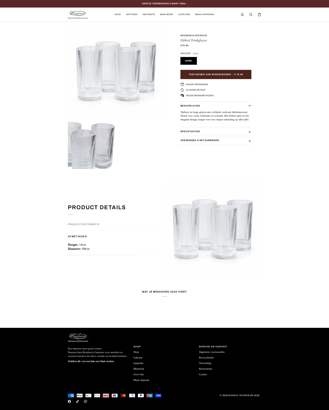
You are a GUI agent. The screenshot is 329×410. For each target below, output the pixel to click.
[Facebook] (69, 401)
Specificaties (190, 131)
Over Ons (138, 374)
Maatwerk (138, 368)
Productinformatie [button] (83, 224)
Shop (136, 352)
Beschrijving (190, 106)
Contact (203, 374)
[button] (118, 15)
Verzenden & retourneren (199, 140)
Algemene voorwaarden (212, 352)
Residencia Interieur (193, 35)
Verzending (205, 363)
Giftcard (137, 357)
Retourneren (205, 368)
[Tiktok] (77, 401)
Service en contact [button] (213, 346)
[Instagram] (85, 401)
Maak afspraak (141, 380)
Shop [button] (137, 346)
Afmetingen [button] (77, 236)
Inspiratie (138, 363)
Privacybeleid (206, 357)
